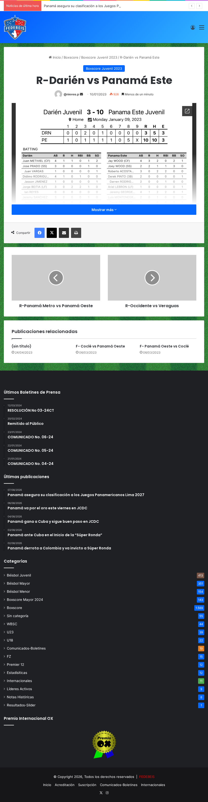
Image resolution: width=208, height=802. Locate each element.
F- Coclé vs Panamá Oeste (100, 346)
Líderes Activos (19, 689)
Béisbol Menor (18, 591)
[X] (52, 233)
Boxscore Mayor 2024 (25, 600)
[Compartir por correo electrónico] (64, 233)
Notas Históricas (20, 697)
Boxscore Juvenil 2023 (99, 57)
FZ (9, 656)
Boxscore (71, 57)
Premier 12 (15, 664)
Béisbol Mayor (18, 583)
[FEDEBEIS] (15, 27)
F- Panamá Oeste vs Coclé (164, 346)
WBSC (12, 624)
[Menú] (201, 29)
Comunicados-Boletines (26, 648)
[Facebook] (39, 233)
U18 (10, 640)
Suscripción (87, 785)
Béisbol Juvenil (19, 575)
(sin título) (21, 346)
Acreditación (65, 785)
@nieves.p (71, 94)
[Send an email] (81, 94)
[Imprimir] (76, 233)
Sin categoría (17, 616)
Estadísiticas (17, 673)
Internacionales (19, 681)
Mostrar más (103, 209)
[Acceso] (192, 29)
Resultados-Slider (21, 705)
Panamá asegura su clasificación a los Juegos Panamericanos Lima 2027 (101, 6)
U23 (10, 632)
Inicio (56, 57)
